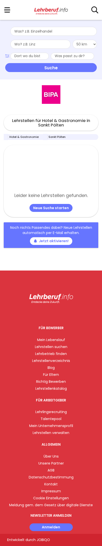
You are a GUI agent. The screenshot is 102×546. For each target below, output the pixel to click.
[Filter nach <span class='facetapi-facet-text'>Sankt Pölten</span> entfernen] (45, 137)
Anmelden (51, 527)
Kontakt (51, 484)
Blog (51, 367)
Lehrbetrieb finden (51, 353)
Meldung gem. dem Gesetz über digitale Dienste (51, 505)
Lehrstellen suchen (51, 346)
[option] (51, 94)
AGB (51, 470)
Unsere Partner (51, 463)
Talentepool (51, 418)
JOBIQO (43, 539)
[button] (7, 55)
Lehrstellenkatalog (51, 388)
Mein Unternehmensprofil (51, 425)
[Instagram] (47, 313)
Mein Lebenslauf (51, 339)
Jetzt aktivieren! (54, 240)
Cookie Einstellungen (51, 498)
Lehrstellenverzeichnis (51, 360)
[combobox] (53, 31)
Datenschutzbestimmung (51, 477)
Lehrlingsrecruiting (51, 411)
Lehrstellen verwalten (51, 432)
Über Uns (51, 456)
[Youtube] (56, 313)
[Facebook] (39, 313)
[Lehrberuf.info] (51, 10)
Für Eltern (51, 374)
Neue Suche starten (51, 207)
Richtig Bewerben (51, 381)
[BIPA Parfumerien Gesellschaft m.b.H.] (51, 94)
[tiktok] (63, 313)
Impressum (51, 491)
